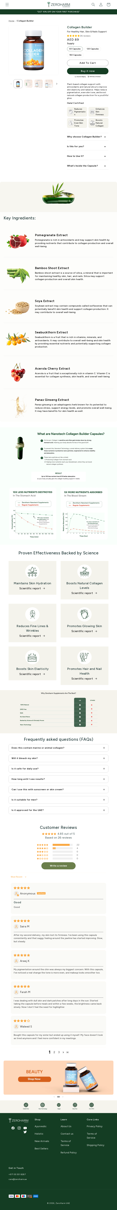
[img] (22, 888)
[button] (7, 4)
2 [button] (54, 1052)
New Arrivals (42, 1141)
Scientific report (30, 588)
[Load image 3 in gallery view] (38, 83)
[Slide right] (56, 84)
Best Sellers (41, 1148)
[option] (58, 1078)
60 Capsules (75, 49)
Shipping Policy (95, 1145)
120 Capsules (93, 49)
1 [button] (54, 1096)
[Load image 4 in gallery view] (49, 83)
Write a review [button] (58, 865)
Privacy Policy (95, 1126)
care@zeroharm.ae (18, 1179)
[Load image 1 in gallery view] (18, 83)
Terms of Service (66, 1143)
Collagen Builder (25, 21)
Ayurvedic (40, 1126)
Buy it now (88, 71)
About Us (66, 1126)
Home (11, 21)
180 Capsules (75, 55)
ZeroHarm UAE (63, 1203)
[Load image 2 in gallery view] (28, 83)
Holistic (39, 1133)
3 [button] (59, 1052)
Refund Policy (69, 1152)
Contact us (67, 1133)
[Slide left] (11, 84)
